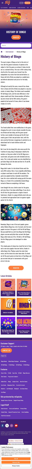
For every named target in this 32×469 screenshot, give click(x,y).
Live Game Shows (24, 388)
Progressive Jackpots (13, 376)
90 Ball (20, 373)
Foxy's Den (14, 373)
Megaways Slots (11, 385)
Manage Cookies (16, 466)
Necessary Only (16, 462)
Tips (28, 8)
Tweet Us (3, 356)
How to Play (3, 373)
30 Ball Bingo (26, 365)
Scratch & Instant (20, 385)
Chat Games (4, 376)
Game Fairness (4, 408)
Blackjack (16, 388)
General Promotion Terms (14, 412)
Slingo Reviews (21, 8)
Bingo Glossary (26, 373)
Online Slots (4, 381)
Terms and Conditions (14, 408)
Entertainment (10, 52)
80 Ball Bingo (4, 365)
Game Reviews (12, 8)
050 (9, 434)
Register (16, 37)
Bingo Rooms (4, 361)
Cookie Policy (4, 412)
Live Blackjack (10, 388)
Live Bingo (3, 392)
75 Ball (9, 373)
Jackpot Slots (15, 381)
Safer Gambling (25, 412)
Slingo (9, 381)
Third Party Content (5, 415)
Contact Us (6, 350)
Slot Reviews (4, 8)
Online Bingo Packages (13, 361)
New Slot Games (23, 381)
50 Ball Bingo (19, 365)
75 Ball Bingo (11, 365)
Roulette (3, 388)
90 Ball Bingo (23, 361)
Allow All (16, 458)
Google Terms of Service (6, 400)
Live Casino (3, 385)
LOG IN (21, 3)
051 (13, 434)
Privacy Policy (23, 408)
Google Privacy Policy (18, 400)
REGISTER (27, 3)
